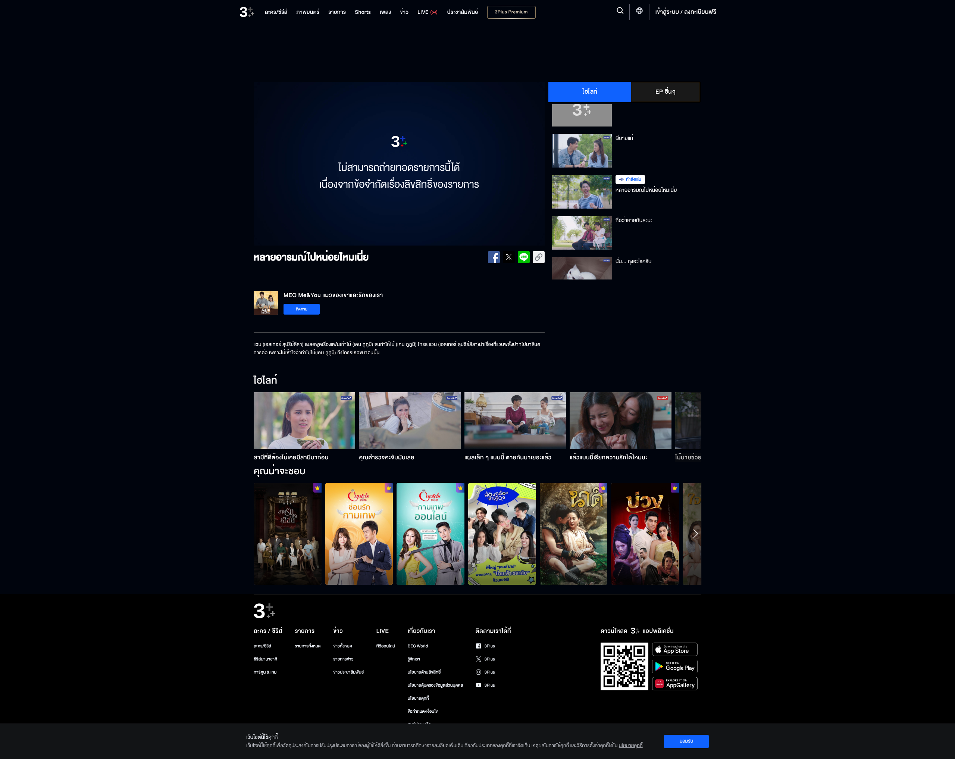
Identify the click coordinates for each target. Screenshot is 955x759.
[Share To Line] (524, 257)
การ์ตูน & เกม (265, 672)
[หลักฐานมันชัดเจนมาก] (359, 533)
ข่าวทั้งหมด (342, 646)
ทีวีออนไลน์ (385, 646)
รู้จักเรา (414, 659)
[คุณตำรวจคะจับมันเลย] (410, 420)
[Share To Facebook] (494, 257)
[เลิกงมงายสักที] (574, 533)
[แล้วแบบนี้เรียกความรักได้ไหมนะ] (620, 420)
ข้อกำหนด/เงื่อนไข (423, 711)
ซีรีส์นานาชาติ (265, 659)
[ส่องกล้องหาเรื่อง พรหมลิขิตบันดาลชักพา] (502, 533)
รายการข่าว (343, 659)
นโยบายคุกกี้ (418, 698)
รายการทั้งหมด (307, 646)
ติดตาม (301, 309)
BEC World (418, 646)
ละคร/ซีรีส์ (262, 646)
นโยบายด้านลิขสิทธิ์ (424, 672)
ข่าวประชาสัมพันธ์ (348, 672)
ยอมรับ (686, 741)
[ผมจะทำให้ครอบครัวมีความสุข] (645, 533)
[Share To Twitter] (509, 257)
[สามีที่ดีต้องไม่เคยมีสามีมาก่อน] (305, 420)
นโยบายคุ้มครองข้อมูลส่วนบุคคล (435, 685)
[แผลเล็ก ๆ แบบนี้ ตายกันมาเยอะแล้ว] (515, 420)
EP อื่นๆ (665, 92)
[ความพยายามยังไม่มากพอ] (288, 533)
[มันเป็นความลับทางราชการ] (430, 533)
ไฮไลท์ (590, 92)
